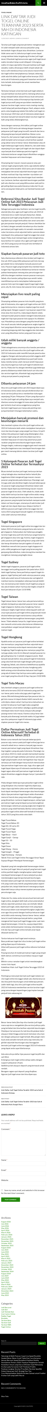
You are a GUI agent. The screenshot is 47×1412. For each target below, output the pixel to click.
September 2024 (7, 1271)
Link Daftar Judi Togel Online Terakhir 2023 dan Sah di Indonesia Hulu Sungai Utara (21, 1101)
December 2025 (7, 1239)
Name (4, 1160)
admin (12, 38)
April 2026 (5, 1230)
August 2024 (6, 1274)
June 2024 (5, 1278)
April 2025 (5, 1256)
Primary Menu (44, 3)
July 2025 (4, 1250)
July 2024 (4, 1276)
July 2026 (4, 1224)
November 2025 (7, 1241)
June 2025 (5, 1252)
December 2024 (7, 1265)
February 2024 (6, 1287)
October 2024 (6, 1269)
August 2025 (6, 1248)
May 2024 (5, 1280)
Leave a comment (22, 38)
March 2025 (5, 1258)
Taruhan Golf (6, 1323)
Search (3, 1341)
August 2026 (6, 1222)
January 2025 (6, 1263)
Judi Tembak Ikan (7, 1312)
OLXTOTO (29, 1406)
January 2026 (6, 1237)
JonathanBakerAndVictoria (14, 3)
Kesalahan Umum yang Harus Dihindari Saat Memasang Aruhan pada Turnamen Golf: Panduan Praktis (22, 1366)
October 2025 (6, 1243)
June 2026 (5, 1226)
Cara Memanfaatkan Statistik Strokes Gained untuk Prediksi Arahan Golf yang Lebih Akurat (23, 1374)
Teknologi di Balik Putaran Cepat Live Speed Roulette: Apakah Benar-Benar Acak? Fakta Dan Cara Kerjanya (21, 1357)
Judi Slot (4, 1310)
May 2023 (5, 1295)
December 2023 (7, 1291)
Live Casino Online (8, 1314)
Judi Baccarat (6, 1307)
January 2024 (6, 1289)
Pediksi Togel (6, 1316)
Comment (6, 1129)
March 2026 (5, 1232)
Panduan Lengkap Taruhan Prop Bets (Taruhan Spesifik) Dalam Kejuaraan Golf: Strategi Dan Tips (21, 1370)
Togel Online (6, 12)
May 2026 (5, 1228)
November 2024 (7, 1267)
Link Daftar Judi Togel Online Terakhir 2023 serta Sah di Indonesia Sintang (22, 1090)
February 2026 (6, 1235)
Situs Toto (5, 1396)
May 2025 (5, 1254)
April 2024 (5, 1282)
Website (4, 1180)
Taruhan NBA (6, 1325)
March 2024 (5, 1284)
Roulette (4, 1318)
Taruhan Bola (6, 1320)
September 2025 (7, 1245)
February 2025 (6, 1261)
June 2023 (5, 1293)
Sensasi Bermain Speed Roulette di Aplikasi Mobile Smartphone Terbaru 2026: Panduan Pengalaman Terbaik (22, 1361)
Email (4, 1170)
